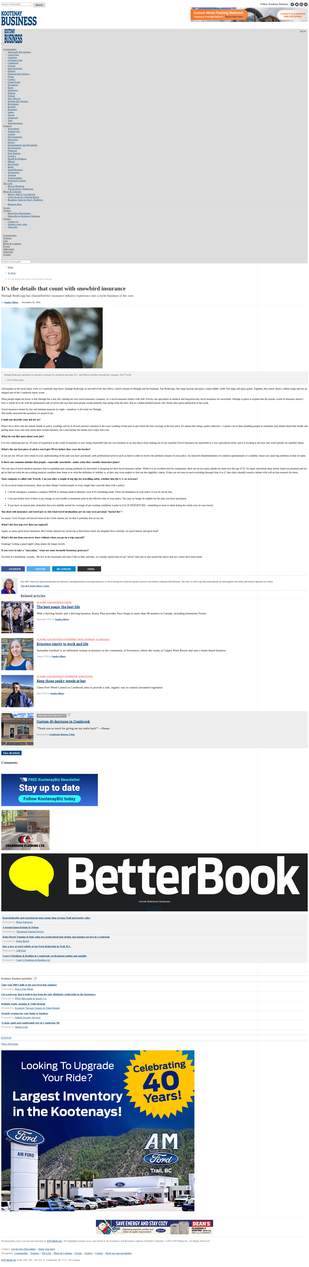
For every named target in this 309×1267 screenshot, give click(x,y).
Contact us (13, 221)
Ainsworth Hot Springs (19, 52)
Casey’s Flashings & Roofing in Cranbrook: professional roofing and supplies (45, 956)
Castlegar (12, 57)
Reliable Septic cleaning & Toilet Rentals (23, 1003)
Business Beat (15, 204)
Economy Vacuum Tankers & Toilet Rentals (37, 1008)
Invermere (13, 85)
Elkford (11, 71)
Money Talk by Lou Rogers (21, 194)
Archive (7, 210)
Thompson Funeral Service (30, 931)
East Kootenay (15, 68)
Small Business (15, 169)
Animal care (14, 131)
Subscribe (13, 227)
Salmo (11, 112)
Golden (11, 79)
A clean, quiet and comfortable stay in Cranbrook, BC (30, 1022)
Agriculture (13, 128)
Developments (15, 137)
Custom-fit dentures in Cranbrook (63, 721)
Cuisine (11, 134)
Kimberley (13, 90)
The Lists (7, 183)
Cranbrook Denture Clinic (62, 734)
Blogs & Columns (12, 191)
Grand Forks (14, 82)
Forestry (12, 156)
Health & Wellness (17, 158)
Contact (7, 218)
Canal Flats (13, 54)
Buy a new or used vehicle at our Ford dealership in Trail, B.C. (37, 946)
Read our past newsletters (119, 1253)
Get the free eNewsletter (23, 1249)
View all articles (11, 753)
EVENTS (6, 1037)
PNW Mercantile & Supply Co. (31, 998)
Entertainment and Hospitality (23, 145)
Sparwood (13, 117)
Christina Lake (15, 60)
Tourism (12, 175)
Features (7, 126)
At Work (12, 273)
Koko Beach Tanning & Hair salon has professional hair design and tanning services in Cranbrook (56, 937)
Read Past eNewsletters (19, 213)
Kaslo (11, 87)
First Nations (14, 153)
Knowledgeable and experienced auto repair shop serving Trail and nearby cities (46, 918)
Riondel (12, 106)
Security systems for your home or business (24, 1013)
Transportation (15, 178)
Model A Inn (21, 1027)
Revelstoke (13, 104)
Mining (11, 161)
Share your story (46, 1249)
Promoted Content (17, 180)
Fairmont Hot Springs (18, 74)
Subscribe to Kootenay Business (24, 216)
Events (78, 1253)
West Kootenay (15, 123)
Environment (14, 148)
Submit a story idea (17, 224)
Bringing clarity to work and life (62, 644)
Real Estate (13, 164)
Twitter (40, 569)
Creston (11, 65)
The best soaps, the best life (58, 607)
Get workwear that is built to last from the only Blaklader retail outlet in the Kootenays (48, 994)
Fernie (11, 76)
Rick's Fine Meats (24, 989)
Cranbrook (13, 63)
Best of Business (16, 186)
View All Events (9, 1044)
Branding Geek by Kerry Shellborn (25, 200)
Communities (10, 49)
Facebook (15, 569)
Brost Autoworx (24, 922)
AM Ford (21, 950)
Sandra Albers (11, 302)
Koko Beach (22, 941)
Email (91, 569)
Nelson (11, 96)
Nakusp (11, 93)
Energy (11, 142)
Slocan (11, 115)
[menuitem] (158, 52)
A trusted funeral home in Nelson (21, 927)
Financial (12, 150)
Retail (11, 167)
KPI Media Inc (54, 1241)
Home (10, 267)
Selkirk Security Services (27, 1017)
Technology (14, 172)
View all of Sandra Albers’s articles (35, 586)
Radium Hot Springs (18, 101)
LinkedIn (66, 569)
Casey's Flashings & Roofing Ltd (33, 960)
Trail (10, 120)
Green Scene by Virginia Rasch (23, 197)
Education (13, 139)
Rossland (12, 109)
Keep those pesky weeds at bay (61, 681)
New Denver (14, 98)
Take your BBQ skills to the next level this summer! (29, 984)
